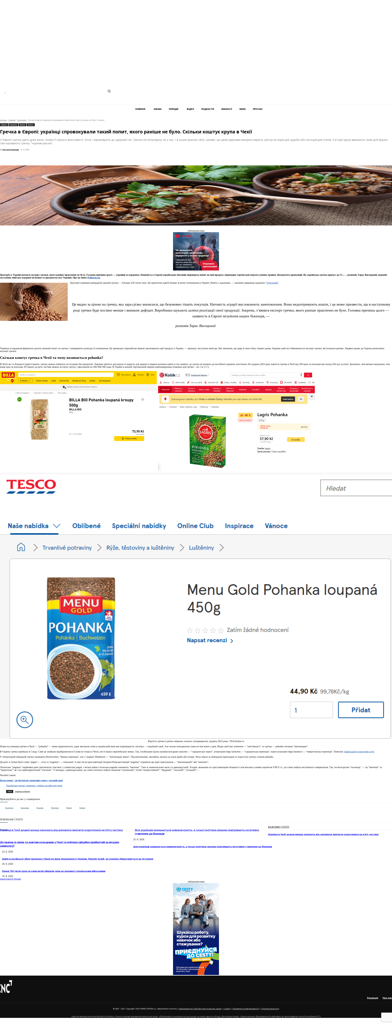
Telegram (55, 808)
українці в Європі (22, 791)
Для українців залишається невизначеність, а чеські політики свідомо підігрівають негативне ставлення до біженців (202, 846)
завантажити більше (10, 879)
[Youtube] (33, 808)
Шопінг (31, 124)
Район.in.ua (93, 277)
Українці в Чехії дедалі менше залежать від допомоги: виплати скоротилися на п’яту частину (323, 834)
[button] (109, 91)
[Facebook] (80, 91)
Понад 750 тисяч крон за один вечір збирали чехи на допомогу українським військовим (53, 871)
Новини (12, 120)
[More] (66, 157)
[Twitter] (76, 808)
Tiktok (69, 808)
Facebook (9, 808)
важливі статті (278, 827)
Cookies (226, 1008)
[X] (102, 91)
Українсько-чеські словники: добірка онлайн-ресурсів (34, 785)
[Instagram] (85, 91)
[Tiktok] (63, 808)
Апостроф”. (273, 283)
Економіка (21, 120)
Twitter (82, 808)
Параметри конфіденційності (245, 1008)
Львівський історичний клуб (359, 751)
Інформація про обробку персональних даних (200, 1008)
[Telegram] (91, 91)
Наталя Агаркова (10, 149)
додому (3, 120)
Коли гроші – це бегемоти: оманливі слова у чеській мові (31, 780)
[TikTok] (97, 91)
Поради (22, 124)
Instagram (25, 808)
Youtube (39, 808)
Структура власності (270, 1008)
